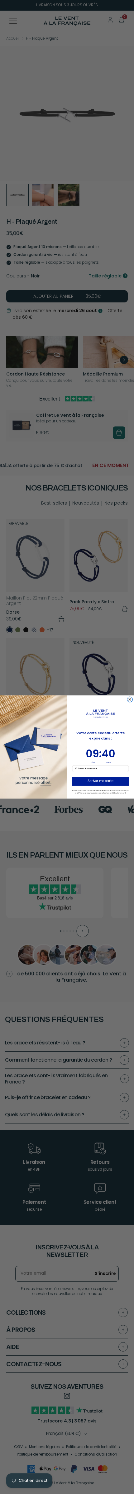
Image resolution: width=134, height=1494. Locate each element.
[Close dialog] (130, 699)
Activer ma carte (100, 781)
